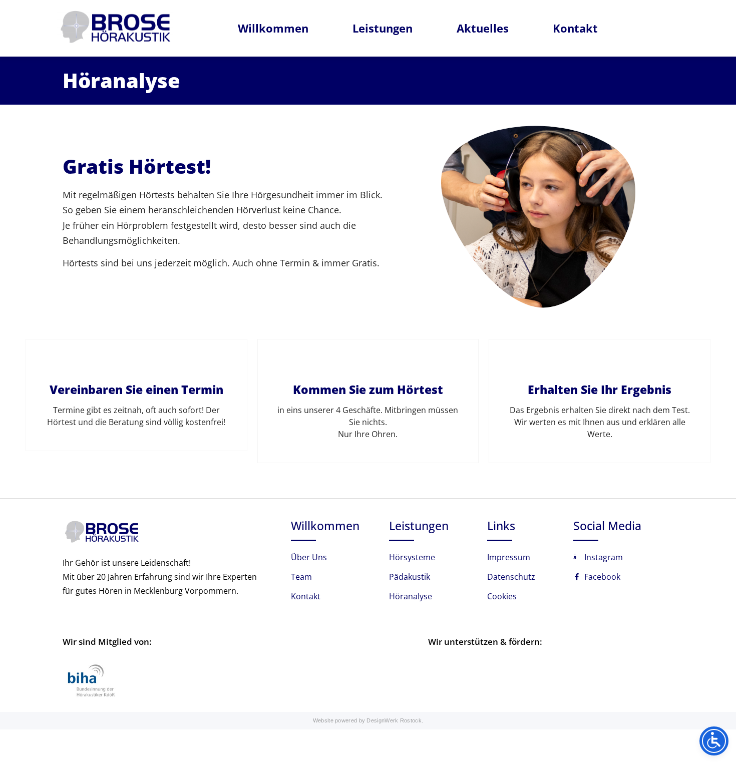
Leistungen (382, 28)
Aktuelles (483, 28)
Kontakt (575, 28)
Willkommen (273, 28)
